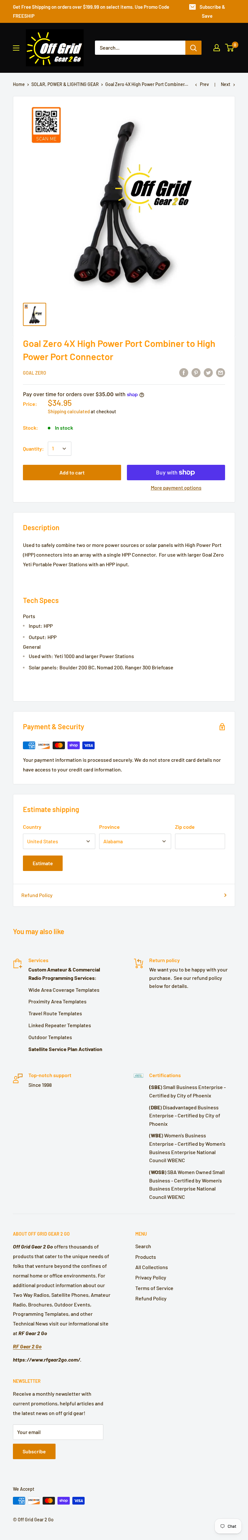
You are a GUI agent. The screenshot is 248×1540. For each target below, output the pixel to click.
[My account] (216, 47)
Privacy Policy (150, 1277)
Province (109, 827)
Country (32, 827)
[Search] (193, 48)
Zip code (185, 827)
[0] (230, 48)
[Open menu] (16, 48)
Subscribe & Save (212, 11)
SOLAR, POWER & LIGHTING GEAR (65, 84)
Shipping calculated (69, 411)
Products (145, 1257)
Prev (204, 84)
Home (19, 84)
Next (225, 84)
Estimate (43, 863)
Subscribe (34, 1451)
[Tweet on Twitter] (208, 372)
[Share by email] (220, 372)
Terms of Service (154, 1288)
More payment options (176, 487)
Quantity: (33, 448)
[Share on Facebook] (183, 372)
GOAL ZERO (34, 373)
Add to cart (72, 472)
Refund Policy (37, 895)
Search (143, 1246)
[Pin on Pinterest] (196, 372)
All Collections (151, 1267)
